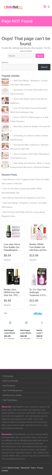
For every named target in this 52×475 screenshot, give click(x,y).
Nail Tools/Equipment (12, 390)
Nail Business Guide (12, 395)
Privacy (40, 468)
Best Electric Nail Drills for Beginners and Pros (24, 198)
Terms (33, 468)
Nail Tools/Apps (10, 400)
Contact (5, 470)
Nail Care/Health (10, 381)
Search (40, 56)
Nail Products (9, 385)
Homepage (8, 376)
